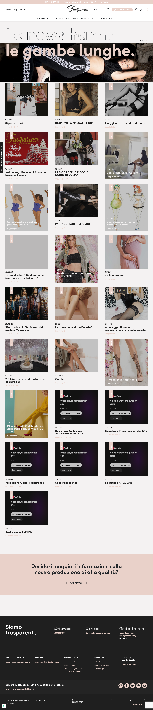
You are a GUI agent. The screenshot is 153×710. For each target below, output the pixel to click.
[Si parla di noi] (26, 105)
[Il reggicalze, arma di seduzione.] (126, 105)
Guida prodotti (99, 657)
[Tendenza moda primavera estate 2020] (76, 259)
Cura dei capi (98, 668)
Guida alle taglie (99, 661)
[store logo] (78, 9)
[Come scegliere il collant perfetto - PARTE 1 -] (126, 207)
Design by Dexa (139, 704)
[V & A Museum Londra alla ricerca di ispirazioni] (26, 363)
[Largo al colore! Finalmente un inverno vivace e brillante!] (26, 259)
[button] (146, 9)
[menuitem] (43, 18)
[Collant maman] (126, 257)
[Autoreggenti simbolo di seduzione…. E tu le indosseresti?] (126, 311)
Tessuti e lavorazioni (101, 665)
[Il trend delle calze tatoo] (126, 362)
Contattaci (76, 583)
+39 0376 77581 (60, 633)
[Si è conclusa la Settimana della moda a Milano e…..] (26, 311)
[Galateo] (76, 361)
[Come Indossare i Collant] (126, 155)
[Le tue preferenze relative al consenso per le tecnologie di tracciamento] (4, 706)
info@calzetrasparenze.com (98, 633)
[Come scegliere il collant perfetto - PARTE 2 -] (26, 207)
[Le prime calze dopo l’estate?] (76, 309)
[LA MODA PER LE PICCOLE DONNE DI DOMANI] (76, 156)
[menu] (76, 18)
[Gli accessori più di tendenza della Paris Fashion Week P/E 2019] (26, 414)
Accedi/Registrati (123, 9)
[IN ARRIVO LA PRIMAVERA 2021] (76, 105)
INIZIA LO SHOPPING (51, 2)
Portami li (123, 638)
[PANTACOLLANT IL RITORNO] (76, 206)
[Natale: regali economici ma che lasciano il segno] (26, 156)
